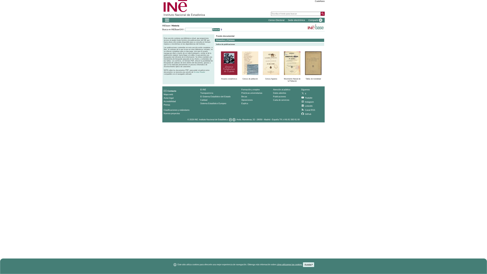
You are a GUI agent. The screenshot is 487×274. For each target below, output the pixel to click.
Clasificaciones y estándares (176, 110)
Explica (244, 103)
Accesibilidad (170, 101)
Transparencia (206, 93)
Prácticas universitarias (251, 93)
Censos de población (250, 79)
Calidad (203, 100)
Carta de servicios (281, 100)
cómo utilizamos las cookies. (289, 264)
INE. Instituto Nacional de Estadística (211, 119)
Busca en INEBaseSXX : (173, 29)
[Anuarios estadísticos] (229, 63)
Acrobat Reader (199, 72)
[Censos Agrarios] (271, 63)
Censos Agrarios (271, 79)
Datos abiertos (279, 93)
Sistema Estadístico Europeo (213, 103)
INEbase (166, 26)
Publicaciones (279, 97)
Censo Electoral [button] (276, 20)
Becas (244, 97)
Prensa (167, 105)
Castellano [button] (320, 1)
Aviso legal (169, 98)
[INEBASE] (316, 27)
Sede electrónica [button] (296, 20)
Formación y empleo (250, 90)
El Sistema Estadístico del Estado (215, 97)
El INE (203, 90)
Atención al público (281, 90)
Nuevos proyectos (172, 113)
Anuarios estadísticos (229, 79)
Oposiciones (247, 100)
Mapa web (168, 94)
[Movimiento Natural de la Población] (292, 63)
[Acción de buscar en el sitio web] (323, 14)
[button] (314, 20)
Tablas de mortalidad (313, 79)
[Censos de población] (250, 63)
